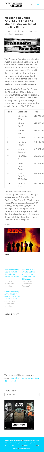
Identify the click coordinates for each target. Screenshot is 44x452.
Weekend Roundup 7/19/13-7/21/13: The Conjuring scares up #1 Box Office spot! (29, 274)
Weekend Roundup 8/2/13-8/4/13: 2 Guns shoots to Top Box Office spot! (12, 295)
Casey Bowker (12, 31)
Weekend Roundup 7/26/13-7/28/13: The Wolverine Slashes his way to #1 (11, 274)
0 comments (18, 34)
